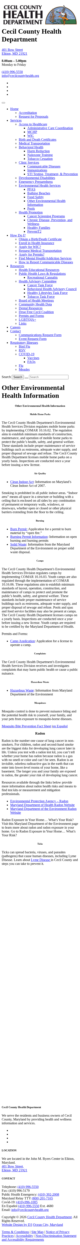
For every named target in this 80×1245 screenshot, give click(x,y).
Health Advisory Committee (38, 281)
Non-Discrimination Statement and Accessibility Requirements (39, 1237)
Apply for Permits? (31, 254)
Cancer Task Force (40, 285)
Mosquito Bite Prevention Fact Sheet (26, 726)
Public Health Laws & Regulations (42, 273)
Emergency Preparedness (36, 181)
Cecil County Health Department (49, 1217)
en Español (60, 726)
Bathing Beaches (38, 193)
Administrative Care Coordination (50, 128)
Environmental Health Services (40, 185)
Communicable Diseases (43, 166)
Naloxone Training (40, 155)
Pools (31, 208)
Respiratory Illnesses (24, 342)
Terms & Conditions (15, 1232)
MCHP (32, 132)
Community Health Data (35, 304)
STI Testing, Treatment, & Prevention (52, 174)
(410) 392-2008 (48, 1194)
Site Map (37, 1232)
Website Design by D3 (17, 1224)
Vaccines (33, 358)
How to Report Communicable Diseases (46, 262)
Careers (15, 327)
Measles (24, 369)
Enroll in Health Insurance (36, 243)
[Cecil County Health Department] (40, 23)
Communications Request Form (40, 335)
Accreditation (28, 113)
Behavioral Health (31, 147)
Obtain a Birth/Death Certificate (40, 239)
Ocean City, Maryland (48, 1224)
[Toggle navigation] (3, 102)
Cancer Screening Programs (46, 216)
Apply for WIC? (30, 247)
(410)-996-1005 (27, 1202)
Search (6, 377)
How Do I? (18, 235)
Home (14, 109)
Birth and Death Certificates (37, 139)
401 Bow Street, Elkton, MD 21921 (14, 1168)
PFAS (31, 189)
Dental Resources (30, 308)
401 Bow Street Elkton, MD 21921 (14, 51)
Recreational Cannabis (42, 277)
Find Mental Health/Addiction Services (45, 258)
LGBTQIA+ (27, 319)
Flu (21, 365)
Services (16, 120)
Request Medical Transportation (40, 250)
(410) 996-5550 (12, 72)
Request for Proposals (33, 116)
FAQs (31, 362)
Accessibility (24, 1236)
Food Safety (35, 197)
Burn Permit (19, 529)
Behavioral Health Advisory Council (52, 289)
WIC (30, 136)
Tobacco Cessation (40, 158)
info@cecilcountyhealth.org (20, 75)
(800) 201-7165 (42, 1198)
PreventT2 (34, 231)
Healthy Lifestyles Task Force (47, 293)
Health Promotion (31, 212)
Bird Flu (24, 346)
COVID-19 (26, 354)
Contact (15, 331)
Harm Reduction (38, 151)
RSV (22, 350)
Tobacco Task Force (41, 296)
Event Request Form (33, 339)
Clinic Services (29, 162)
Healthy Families (38, 227)
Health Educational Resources (39, 270)
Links (22, 323)
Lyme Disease (41, 860)
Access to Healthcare (33, 124)
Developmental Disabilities (37, 178)
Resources (17, 266)
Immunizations (37, 170)
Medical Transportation (34, 143)
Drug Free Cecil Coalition (36, 312)
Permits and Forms (31, 316)
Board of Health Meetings (36, 300)
